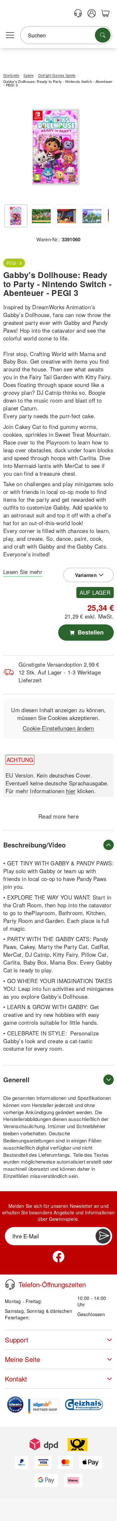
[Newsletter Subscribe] (103, 1236)
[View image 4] (92, 216)
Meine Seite (22, 1359)
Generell (16, 1079)
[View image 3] (66, 216)
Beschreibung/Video (34, 844)
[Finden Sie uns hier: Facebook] (58, 1256)
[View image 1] (16, 216)
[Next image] (99, 148)
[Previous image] (13, 148)
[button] (56, 147)
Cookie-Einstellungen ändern (58, 728)
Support (16, 1339)
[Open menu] (10, 35)
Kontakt (16, 1378)
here (73, 816)
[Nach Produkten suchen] (102, 35)
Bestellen (90, 632)
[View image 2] (41, 216)
